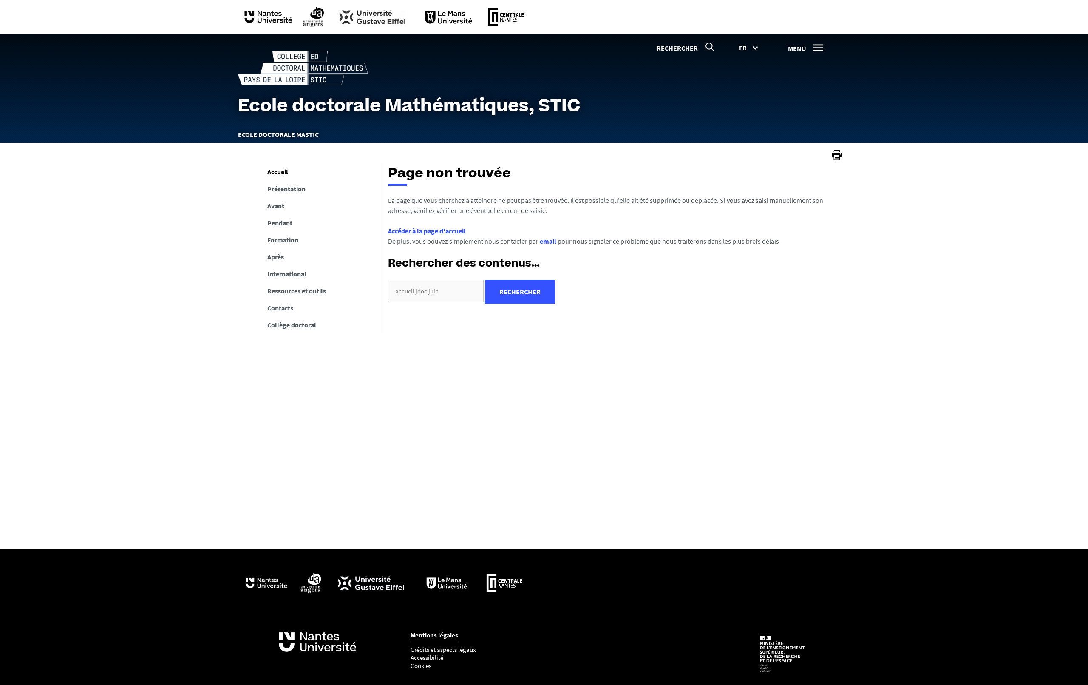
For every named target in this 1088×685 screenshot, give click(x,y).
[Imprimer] (837, 155)
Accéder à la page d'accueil (427, 231)
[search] (436, 291)
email (548, 241)
